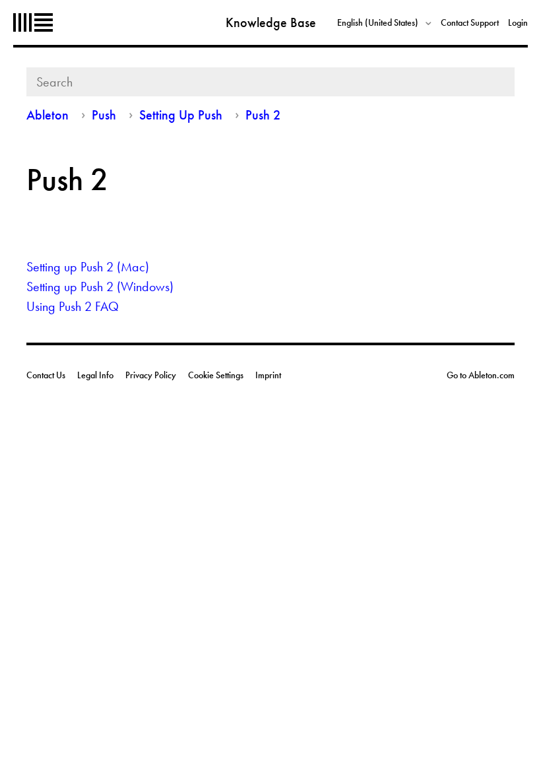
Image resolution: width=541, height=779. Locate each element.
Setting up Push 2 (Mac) (87, 266)
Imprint (268, 375)
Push (105, 114)
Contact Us (45, 375)
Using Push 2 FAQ (72, 306)
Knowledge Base (271, 22)
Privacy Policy (150, 375)
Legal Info (95, 375)
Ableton (33, 22)
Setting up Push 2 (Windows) (100, 286)
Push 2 (262, 114)
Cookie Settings (215, 375)
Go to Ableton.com (481, 375)
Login (518, 22)
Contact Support (470, 22)
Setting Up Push (180, 114)
